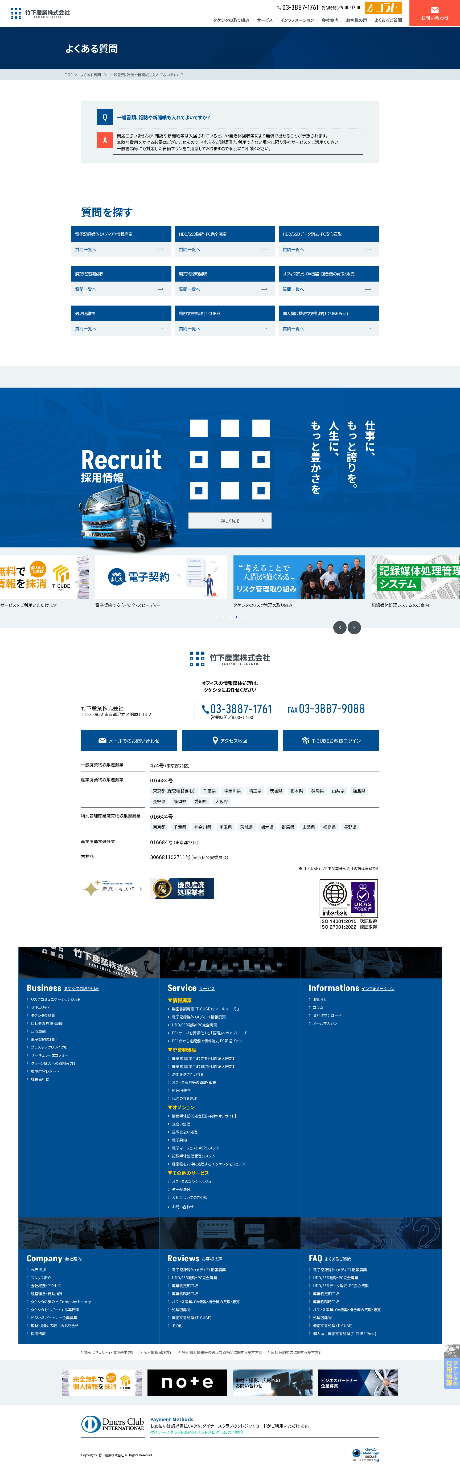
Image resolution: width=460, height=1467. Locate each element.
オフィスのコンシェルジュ (191, 1181)
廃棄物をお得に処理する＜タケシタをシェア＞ (209, 1164)
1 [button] (217, 617)
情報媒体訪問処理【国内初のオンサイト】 (204, 1116)
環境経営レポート (45, 1071)
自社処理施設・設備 (47, 1023)
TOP (69, 74)
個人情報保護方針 (158, 1352)
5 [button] (242, 617)
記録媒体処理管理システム (193, 1156)
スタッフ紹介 (41, 1277)
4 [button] (236, 617)
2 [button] (223, 617)
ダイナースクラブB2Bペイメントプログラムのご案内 (196, 1432)
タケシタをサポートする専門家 (55, 1309)
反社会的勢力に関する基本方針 (296, 1352)
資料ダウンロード (327, 1015)
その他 (177, 1325)
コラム (318, 1007)
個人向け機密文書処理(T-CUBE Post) (344, 1333)
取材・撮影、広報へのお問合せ (55, 1325)
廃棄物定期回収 (185, 1285)
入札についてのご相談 (189, 1197)
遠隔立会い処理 (185, 1132)
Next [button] (354, 627)
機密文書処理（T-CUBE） (192, 1317)
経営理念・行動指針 (47, 1293)
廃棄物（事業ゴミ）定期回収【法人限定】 (203, 1058)
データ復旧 (181, 1189)
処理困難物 (181, 1090)
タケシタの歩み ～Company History (61, 1301)
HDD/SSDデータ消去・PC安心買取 (341, 1285)
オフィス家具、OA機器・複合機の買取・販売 (206, 1301)
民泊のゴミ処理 (184, 1098)
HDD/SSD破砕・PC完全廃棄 (194, 1024)
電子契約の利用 (44, 1039)
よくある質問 (90, 74)
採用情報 (38, 1333)
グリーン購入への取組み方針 (54, 1063)
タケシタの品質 (43, 1015)
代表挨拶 (38, 1269)
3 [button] (230, 617)
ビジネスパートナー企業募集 (54, 1317)
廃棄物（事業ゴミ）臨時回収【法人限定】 (203, 1066)
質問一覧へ (85, 249)
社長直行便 (40, 1079)
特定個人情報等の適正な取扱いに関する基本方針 (222, 1352)
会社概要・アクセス (46, 1285)
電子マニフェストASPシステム (195, 1148)
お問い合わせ (183, 1206)
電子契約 (179, 1140)
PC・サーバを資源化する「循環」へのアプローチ (209, 1032)
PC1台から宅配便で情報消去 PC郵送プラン (207, 1040)
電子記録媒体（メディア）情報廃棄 (199, 1016)
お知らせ (320, 999)
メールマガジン (325, 1023)
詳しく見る (230, 520)
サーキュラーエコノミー (49, 1055)
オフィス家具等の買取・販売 (194, 1082)
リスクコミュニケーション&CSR (55, 999)
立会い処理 (181, 1124)
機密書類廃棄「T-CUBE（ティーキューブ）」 (205, 1008)
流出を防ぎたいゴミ (188, 1074)
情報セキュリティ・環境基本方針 (109, 1352)
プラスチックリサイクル (49, 1047)
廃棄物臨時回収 (185, 1293)
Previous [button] (340, 627)
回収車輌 (38, 1031)
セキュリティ (40, 1007)
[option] (161, 582)
